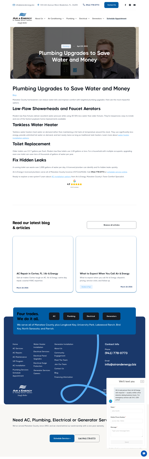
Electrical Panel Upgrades (40, 357)
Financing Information (63, 377)
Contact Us (59, 369)
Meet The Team (61, 360)
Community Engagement (59, 354)
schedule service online (117, 172)
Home (15, 344)
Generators (111, 316)
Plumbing (66, 46)
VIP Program (18, 361)
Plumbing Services (20, 370)
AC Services (18, 348)
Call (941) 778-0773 (86, 438)
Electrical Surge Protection (40, 364)
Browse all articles (112, 225)
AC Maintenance (20, 357)
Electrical (91, 316)
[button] (40, 18)
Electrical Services (41, 352)
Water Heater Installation (39, 345)
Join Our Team (60, 364)
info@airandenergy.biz (120, 364)
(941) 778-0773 (116, 353)
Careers (37, 373)
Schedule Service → (62, 438)
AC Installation (19, 366)
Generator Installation (63, 344)
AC (54, 316)
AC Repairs (17, 353)
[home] (22, 18)
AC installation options (61, 177)
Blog (14, 95)
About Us (58, 348)
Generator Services (42, 370)
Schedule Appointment (18, 374)
